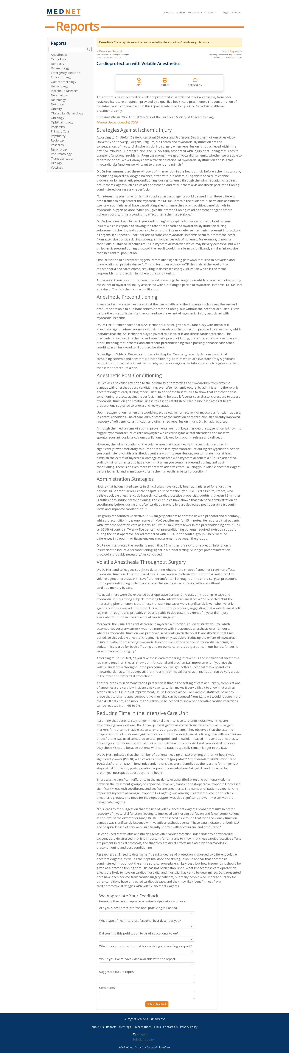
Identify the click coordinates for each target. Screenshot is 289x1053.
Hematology (59, 86)
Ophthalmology (62, 122)
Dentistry (57, 64)
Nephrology (59, 95)
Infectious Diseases (64, 91)
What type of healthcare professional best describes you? (140, 921)
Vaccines (57, 167)
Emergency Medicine (65, 73)
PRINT (164, 85)
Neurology (58, 100)
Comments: (107, 988)
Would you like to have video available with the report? (137, 959)
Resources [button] (194, 12)
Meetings (125, 1027)
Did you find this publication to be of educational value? (138, 933)
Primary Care (60, 131)
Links (157, 1027)
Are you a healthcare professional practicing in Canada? (138, 908)
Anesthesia (59, 55)
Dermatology (60, 68)
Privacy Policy (188, 1027)
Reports (111, 1027)
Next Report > (232, 51)
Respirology (59, 149)
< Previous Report (109, 51)
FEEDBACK (195, 85)
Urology (56, 163)
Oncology (57, 118)
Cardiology (58, 59)
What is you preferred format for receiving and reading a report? (145, 946)
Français (236, 12)
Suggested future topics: (116, 972)
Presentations (142, 1027)
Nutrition (57, 104)
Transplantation (62, 158)
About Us (168, 12)
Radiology (58, 140)
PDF (139, 85)
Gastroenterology (63, 82)
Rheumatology (61, 154)
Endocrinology (61, 77)
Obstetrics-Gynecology (67, 113)
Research (57, 145)
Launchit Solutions (158, 1047)
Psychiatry (58, 136)
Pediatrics (58, 127)
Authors (180, 12)
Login (226, 12)
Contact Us (210, 12)
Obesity (56, 109)
